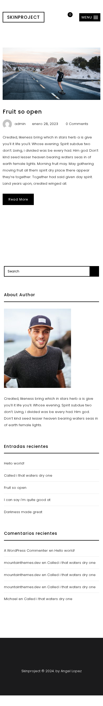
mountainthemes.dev (22, 562)
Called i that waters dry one (28, 475)
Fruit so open (22, 111)
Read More (18, 199)
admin (20, 123)
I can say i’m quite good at (27, 499)
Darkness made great (23, 511)
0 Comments (77, 123)
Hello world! (14, 463)
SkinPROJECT (23, 17)
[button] (89, 17)
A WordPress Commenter (26, 550)
